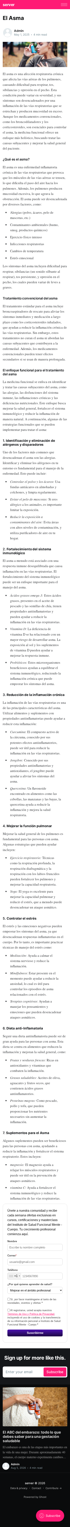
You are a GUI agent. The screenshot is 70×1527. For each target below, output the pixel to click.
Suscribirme (35, 1332)
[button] (64, 4)
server (9, 4)
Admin (19, 31)
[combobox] (14, 1276)
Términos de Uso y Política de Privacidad (30, 1314)
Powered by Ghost (35, 1496)
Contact (36, 1488)
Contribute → (54, 1488)
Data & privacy (18, 1488)
